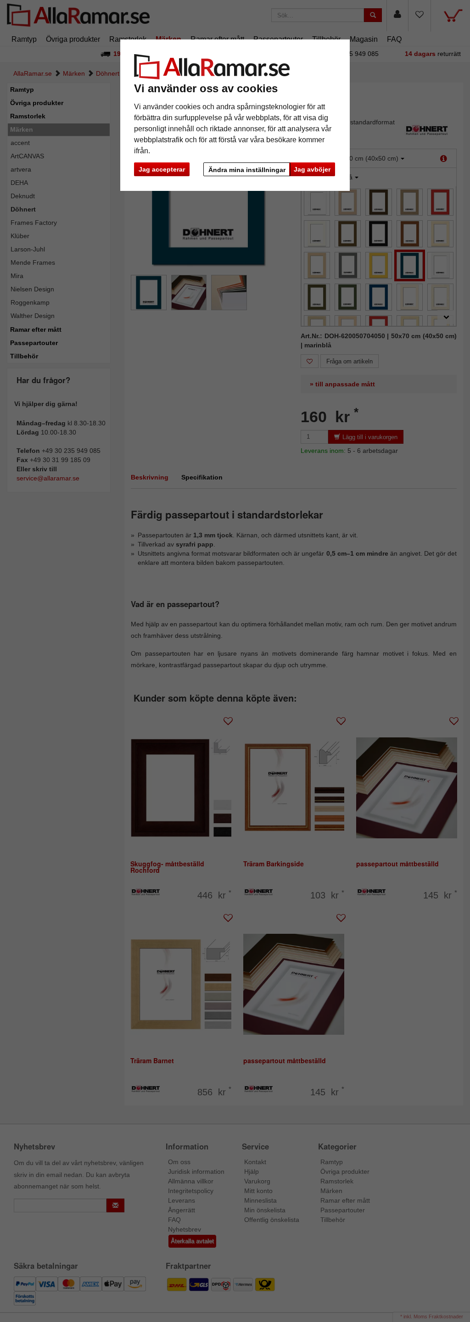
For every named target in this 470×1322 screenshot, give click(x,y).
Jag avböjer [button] (312, 169)
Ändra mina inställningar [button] (246, 169)
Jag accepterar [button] (162, 169)
